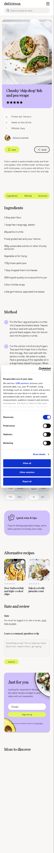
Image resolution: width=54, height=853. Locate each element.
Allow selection (27, 472)
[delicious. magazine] (12, 3)
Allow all (27, 463)
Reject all (27, 481)
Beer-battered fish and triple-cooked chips (14, 591)
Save (14, 149)
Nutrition (42, 195)
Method (28, 195)
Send (44, 149)
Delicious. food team (21, 138)
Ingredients (12, 195)
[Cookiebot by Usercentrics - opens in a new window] (39, 369)
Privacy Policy (39, 723)
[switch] (47, 426)
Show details (39, 454)
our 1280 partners (20, 383)
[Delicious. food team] (7, 137)
